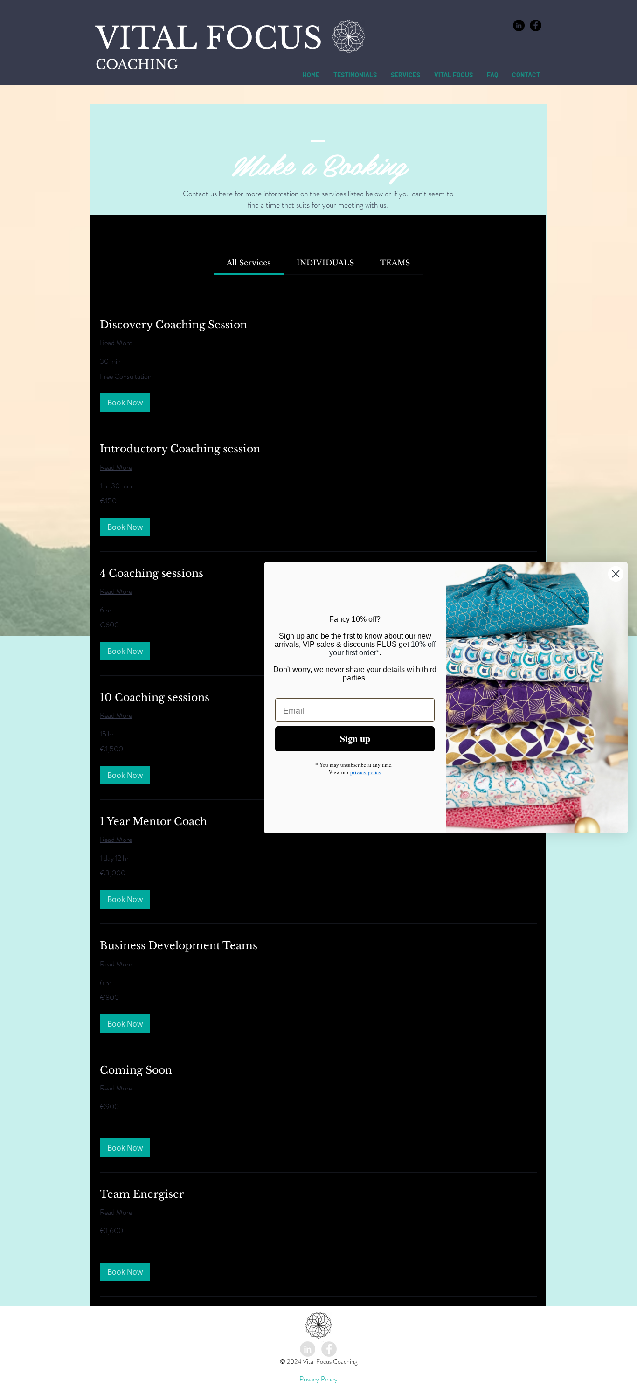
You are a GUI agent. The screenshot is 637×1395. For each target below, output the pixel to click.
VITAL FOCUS (209, 38)
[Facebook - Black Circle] (535, 25)
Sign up (355, 738)
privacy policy (365, 772)
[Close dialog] (616, 573)
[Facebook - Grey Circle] (329, 1349)
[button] (125, 402)
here (226, 193)
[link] (248, 262)
